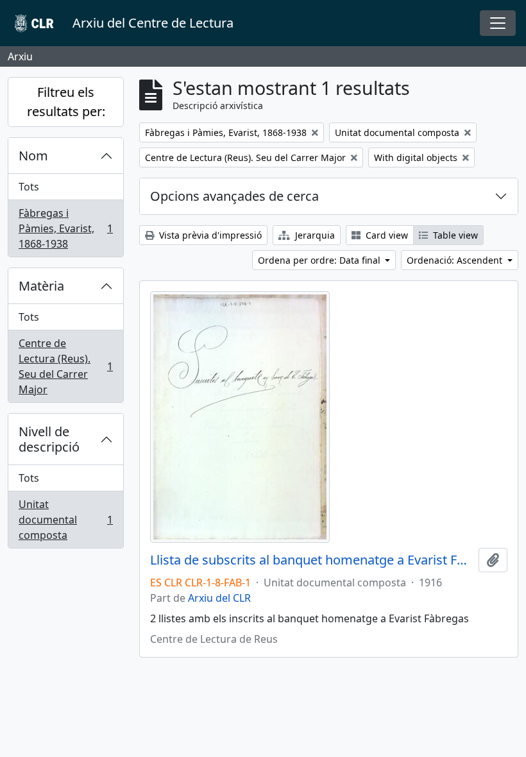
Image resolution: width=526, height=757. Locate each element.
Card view (385, 235)
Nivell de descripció (49, 439)
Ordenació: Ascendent (456, 260)
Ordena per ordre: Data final (320, 260)
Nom (33, 155)
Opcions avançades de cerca (234, 196)
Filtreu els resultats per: (66, 101)
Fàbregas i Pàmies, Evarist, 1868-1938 (65, 228)
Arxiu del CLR (219, 598)
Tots (29, 187)
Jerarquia (314, 235)
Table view (454, 235)
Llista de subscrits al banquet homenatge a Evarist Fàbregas (311, 560)
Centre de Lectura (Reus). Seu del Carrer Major (65, 366)
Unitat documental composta (65, 519)
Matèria (41, 285)
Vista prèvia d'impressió (209, 235)
